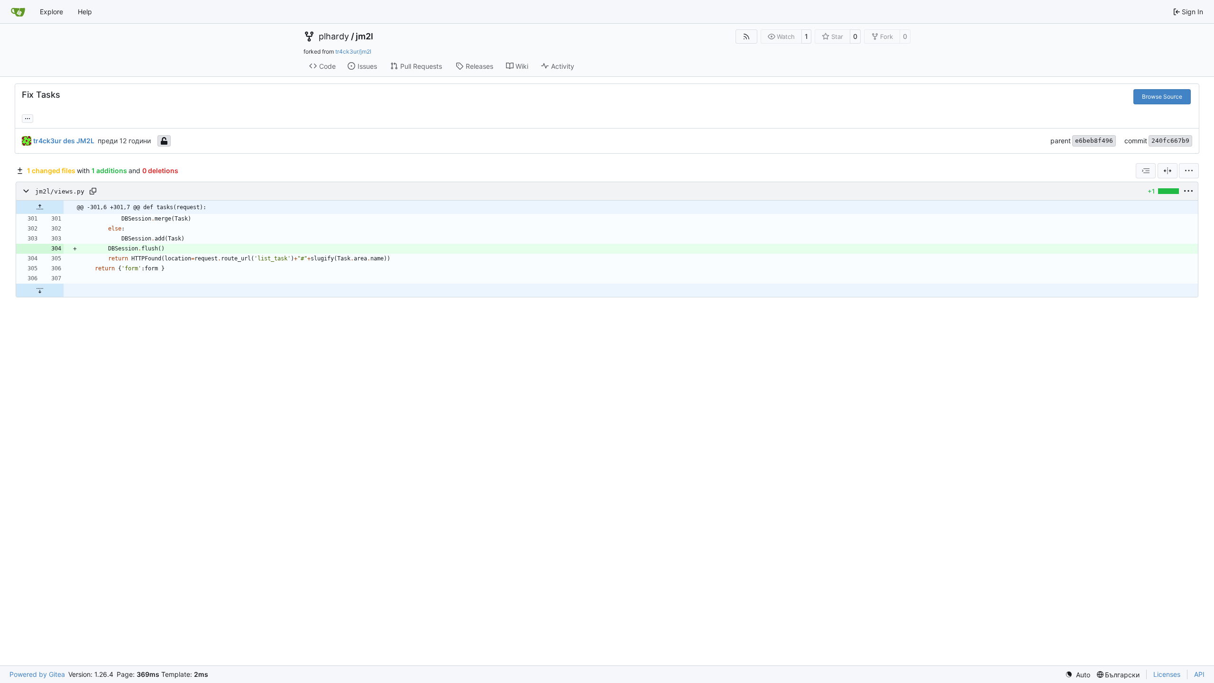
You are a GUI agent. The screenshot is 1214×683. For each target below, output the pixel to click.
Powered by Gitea (37, 674)
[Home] (18, 11)
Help (85, 12)
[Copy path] (93, 191)
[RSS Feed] (746, 36)
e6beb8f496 (1094, 140)
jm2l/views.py (59, 191)
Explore (51, 12)
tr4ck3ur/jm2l (353, 51)
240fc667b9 (1170, 140)
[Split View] (1167, 170)
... (27, 117)
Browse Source (1162, 96)
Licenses (1166, 674)
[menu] (1189, 170)
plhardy (334, 36)
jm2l (364, 36)
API (1199, 674)
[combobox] (1146, 170)
